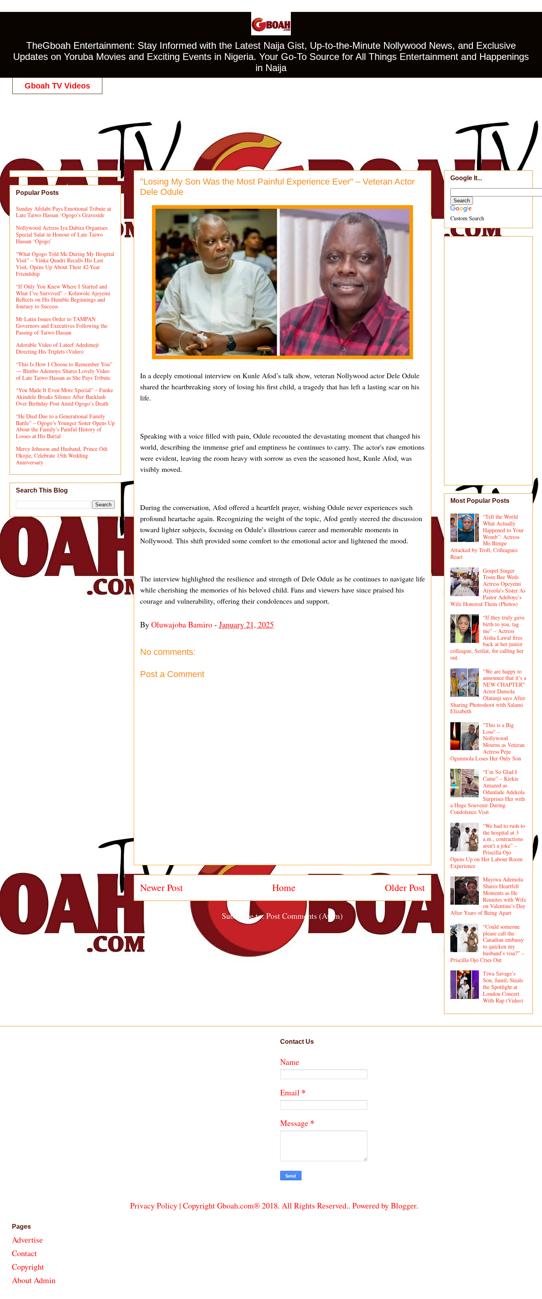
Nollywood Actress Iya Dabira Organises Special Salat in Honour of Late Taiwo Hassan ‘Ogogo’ (62, 234)
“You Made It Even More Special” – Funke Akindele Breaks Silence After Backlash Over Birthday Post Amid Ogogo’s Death (64, 396)
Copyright (28, 1266)
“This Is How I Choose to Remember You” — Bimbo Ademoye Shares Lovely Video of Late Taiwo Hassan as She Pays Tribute (64, 370)
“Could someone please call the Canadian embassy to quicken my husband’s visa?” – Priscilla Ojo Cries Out (487, 943)
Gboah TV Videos (57, 85)
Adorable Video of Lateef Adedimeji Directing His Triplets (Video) (57, 348)
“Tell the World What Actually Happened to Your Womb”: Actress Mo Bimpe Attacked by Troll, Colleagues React (487, 536)
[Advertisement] (274, 124)
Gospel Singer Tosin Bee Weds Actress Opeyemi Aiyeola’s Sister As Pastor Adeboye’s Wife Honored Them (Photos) (488, 587)
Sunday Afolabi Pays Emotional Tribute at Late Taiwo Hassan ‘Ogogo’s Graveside (63, 212)
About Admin (34, 1280)
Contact (24, 1253)
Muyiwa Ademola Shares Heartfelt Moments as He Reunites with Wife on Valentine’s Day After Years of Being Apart (488, 896)
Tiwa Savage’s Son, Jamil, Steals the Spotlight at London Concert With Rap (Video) (503, 987)
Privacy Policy (153, 1205)
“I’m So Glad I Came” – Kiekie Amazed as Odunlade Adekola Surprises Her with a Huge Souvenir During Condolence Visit (487, 792)
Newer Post (161, 887)
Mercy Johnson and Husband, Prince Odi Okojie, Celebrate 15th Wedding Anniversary (62, 455)
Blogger (403, 1205)
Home (284, 887)
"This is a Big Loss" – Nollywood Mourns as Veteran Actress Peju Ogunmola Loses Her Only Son (487, 741)
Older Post (405, 887)
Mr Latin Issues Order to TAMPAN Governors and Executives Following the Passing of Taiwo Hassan (62, 325)
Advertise (27, 1239)
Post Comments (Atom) (304, 915)
